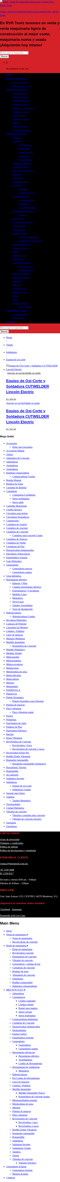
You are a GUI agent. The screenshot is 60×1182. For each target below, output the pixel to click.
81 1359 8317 (7, 873)
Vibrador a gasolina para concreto (28, 815)
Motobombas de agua (20, 248)
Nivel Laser (18, 601)
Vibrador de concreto (20, 104)
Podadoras (11, 719)
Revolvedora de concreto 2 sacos (28, 749)
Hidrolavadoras (18, 219)
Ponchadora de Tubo (16, 723)
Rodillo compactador (19, 127)
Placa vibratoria (18, 259)
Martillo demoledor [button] (19, 233)
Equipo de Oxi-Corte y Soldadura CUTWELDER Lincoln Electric (27, 386)
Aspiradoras (12, 469)
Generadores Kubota (19, 314)
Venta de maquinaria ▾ (17, 934)
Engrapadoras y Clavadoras (25, 590)
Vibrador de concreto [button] (20, 303)
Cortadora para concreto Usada (27, 535)
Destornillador (17, 174)
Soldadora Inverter (19, 289)
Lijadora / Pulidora (19, 230)
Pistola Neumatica (15, 697)
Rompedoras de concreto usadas (30, 241)
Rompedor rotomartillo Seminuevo (29, 763)
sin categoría (12, 775)
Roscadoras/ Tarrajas (16, 767)
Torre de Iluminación (22, 609)
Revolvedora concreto (20, 97)
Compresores (12, 520)
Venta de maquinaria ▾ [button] (17, 78)
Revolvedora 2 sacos (26, 270)
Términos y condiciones (11, 843)
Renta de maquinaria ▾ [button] (17, 89)
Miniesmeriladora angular (21, 244)
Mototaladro (12, 686)
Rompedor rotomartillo (20, 278)
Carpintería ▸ (18, 997)
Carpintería (11, 491)
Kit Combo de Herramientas (22, 222)
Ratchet (10, 734)
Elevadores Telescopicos (18, 554)
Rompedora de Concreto (24, 646)
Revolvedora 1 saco (25, 266)
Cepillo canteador (24, 145)
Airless (9, 454)
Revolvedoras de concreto (21, 86)
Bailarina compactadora (17, 473)
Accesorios (11, 443)
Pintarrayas (11, 694)
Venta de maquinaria (19, 82)
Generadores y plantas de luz (22, 108)
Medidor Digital (14, 653)
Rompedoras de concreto (21, 101)
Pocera (9, 716)
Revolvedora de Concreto (18, 741)
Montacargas (12, 668)
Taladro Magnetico (21, 800)
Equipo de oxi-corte (22, 786)
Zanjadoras (11, 826)
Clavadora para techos (17, 513)
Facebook (5, 909)
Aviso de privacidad (9, 839)
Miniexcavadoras (14, 664)
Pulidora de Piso (14, 727)
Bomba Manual (13, 480)
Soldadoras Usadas (19, 292)
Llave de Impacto (18, 226)
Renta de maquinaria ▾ (17, 945)
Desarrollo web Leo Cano (12, 915)
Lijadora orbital (24, 149)
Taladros (15, 296)
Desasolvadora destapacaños (22, 171)
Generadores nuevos (22, 568)
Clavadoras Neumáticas (17, 517)
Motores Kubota (18, 318)
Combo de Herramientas (27, 208)
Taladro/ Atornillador (22, 605)
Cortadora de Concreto (20, 167)
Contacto (10, 321)
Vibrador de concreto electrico (27, 819)
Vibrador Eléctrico (25, 307)
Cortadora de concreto (17, 528)
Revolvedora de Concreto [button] (21, 263)
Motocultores (12, 679)
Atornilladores (23, 204)
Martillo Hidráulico (15, 649)
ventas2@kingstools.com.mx (14, 863)
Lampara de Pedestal (16, 624)
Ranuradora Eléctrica (16, 730)
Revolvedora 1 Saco (22, 745)
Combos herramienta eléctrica (26, 587)
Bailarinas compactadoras (21, 130)
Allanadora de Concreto (17, 458)
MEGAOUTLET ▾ (15, 990)
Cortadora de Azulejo (16, 524)
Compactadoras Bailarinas (21, 163)
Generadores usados (25, 193)
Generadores (23, 189)
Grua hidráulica (13, 576)
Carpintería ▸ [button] (17, 141)
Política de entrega (9, 846)
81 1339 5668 (7, 870)
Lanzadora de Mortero (17, 627)
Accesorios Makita (15, 450)
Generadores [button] (17, 185)
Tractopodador (13, 804)
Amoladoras (12, 465)
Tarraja (14, 300)
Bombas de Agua (14, 484)
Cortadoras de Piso (15, 546)
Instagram (16, 909)
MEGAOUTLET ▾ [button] (15, 133)
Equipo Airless (17, 178)
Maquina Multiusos (15, 638)
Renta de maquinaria (19, 93)
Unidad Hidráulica (15, 808)
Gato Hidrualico (14, 561)
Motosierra (22, 215)
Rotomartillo (16, 281)
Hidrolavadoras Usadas (23, 616)
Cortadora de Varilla (16, 543)
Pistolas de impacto (19, 255)
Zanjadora (11, 822)
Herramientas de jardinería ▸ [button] (22, 211)
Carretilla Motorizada (16, 506)
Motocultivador (13, 675)
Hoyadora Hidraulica (16, 620)
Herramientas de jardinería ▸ (26, 1067)
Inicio (9, 75)
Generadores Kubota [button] (16, 310)
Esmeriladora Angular (20, 182)
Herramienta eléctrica (26, 200)
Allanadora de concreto (20, 119)
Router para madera (25, 152)
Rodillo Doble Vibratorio (21, 274)
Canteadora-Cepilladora (23, 495)
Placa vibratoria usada (23, 712)
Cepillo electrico (14, 509)
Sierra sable (18, 502)
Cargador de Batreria (16, 487)
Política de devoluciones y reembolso (18, 850)
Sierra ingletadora (24, 160)
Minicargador (12, 657)
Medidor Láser (19, 594)
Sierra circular (23, 156)
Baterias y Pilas (19, 583)
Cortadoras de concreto (20, 112)
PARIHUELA (13, 690)
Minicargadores (13, 660)
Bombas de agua (18, 115)
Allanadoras (16, 138)
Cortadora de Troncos (16, 539)
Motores (15, 252)
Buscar (4, 56)
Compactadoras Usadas (23, 476)
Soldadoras (16, 123)
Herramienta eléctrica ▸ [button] (20, 196)
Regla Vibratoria (14, 738)
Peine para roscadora (22, 447)
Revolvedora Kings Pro (17, 752)
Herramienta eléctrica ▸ (23, 1052)
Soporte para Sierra (15, 793)
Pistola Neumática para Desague (28, 701)
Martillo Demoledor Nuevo (28, 237)
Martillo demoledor (15, 642)
